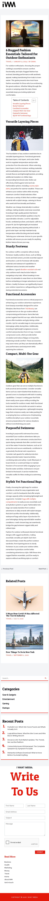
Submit (40, 852)
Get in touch (8, 882)
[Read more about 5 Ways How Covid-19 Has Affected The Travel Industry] (24, 598)
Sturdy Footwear (18, 106)
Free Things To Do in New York (20, 652)
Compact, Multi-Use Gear (21, 111)
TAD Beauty (29, 308)
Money (6, 871)
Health (6, 865)
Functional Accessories (20, 108)
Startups (6, 708)
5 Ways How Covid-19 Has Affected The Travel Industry (22, 614)
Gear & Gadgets (9, 695)
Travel (9, 61)
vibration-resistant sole (29, 269)
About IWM (8, 879)
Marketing (8, 868)
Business (7, 862)
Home (6, 876)
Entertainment (8, 699)
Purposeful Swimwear (20, 113)
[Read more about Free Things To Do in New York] (24, 637)
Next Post (43, 569)
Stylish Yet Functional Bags (22, 115)
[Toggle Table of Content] (32, 101)
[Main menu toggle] (44, 4)
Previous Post (7, 569)
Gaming (5, 703)
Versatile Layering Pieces (21, 104)
